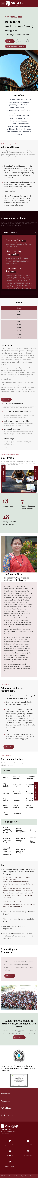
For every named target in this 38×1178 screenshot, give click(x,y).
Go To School (19, 1037)
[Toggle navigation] (3, 3)
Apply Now (6, 399)
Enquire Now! (36, 473)
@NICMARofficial (10, 1145)
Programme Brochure (14, 46)
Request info (22, 41)
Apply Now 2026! (3, 473)
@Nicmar (10, 1155)
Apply (9, 41)
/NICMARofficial (28, 1145)
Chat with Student (36, 791)
